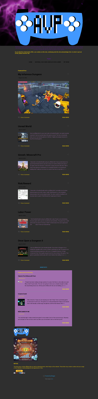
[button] (68, 74)
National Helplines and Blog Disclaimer (48, 62)
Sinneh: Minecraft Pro (29, 155)
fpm (52, 378)
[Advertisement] (80, 72)
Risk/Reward (24, 183)
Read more (65, 117)
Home (30, 62)
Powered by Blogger (50, 376)
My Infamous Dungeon (30, 74)
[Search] (82, 4)
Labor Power (24, 212)
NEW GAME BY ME (23, 311)
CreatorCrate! (22, 294)
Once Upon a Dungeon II (30, 240)
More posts (43, 267)
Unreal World (25, 126)
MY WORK (66, 62)
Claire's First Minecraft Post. (27, 276)
